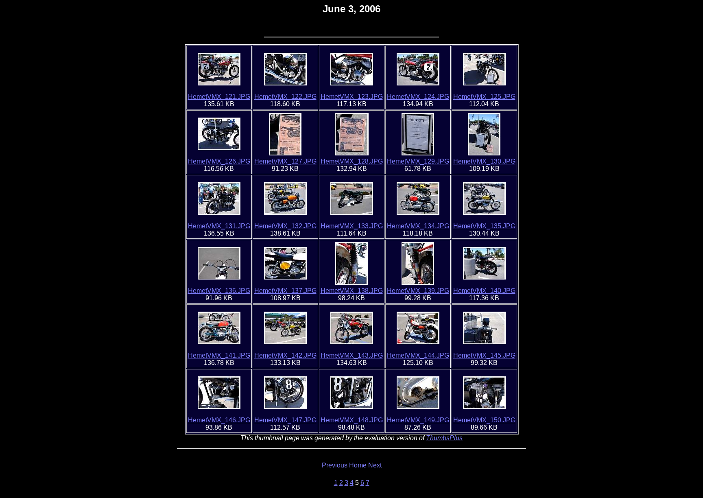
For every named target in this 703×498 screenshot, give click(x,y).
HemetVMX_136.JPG (219, 290)
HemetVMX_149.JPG (418, 420)
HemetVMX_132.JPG (285, 226)
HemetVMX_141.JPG (219, 355)
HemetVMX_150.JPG (484, 420)
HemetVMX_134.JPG (418, 226)
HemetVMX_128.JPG (352, 161)
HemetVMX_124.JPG (418, 96)
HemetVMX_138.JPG (352, 290)
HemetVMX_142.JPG (285, 355)
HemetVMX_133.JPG (352, 226)
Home (358, 465)
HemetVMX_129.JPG (418, 161)
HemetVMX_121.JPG (219, 96)
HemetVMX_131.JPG (219, 226)
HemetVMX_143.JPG (352, 355)
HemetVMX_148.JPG (352, 420)
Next (375, 465)
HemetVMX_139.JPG (418, 290)
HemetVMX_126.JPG (219, 161)
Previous (334, 465)
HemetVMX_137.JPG (285, 290)
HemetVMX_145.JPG (484, 355)
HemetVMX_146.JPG (219, 420)
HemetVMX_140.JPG (484, 290)
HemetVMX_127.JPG (285, 161)
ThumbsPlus (444, 438)
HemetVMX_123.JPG (352, 96)
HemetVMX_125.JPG (484, 96)
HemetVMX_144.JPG (418, 355)
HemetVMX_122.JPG (285, 96)
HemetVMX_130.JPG (484, 161)
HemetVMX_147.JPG (285, 420)
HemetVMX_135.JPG (484, 226)
